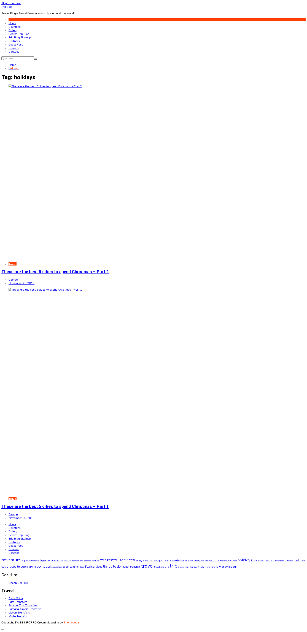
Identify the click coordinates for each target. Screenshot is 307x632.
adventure (11, 559)
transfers (135, 566)
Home (12, 23)
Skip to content (11, 3)
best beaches (85, 560)
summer (74, 566)
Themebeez (71, 622)
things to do (112, 566)
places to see (16, 566)
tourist (125, 566)
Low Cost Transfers (274, 560)
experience (177, 560)
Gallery (13, 30)
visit (201, 566)
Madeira (289, 560)
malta (297, 560)
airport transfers (29, 560)
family (197, 560)
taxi (82, 566)
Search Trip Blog (19, 34)
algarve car (57, 560)
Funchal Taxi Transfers (23, 605)
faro (202, 560)
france (208, 560)
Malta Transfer (18, 616)
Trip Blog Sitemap (20, 37)
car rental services (117, 559)
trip (173, 565)
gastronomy (224, 560)
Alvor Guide (16, 598)
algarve (44, 560)
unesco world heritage (187, 567)
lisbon (261, 560)
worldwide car (228, 566)
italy (254, 560)
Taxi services (93, 566)
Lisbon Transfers (19, 612)
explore (189, 560)
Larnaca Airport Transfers (25, 609)
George (13, 279)
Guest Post (16, 44)
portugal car (56, 567)
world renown (212, 566)
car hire (95, 560)
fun (214, 560)
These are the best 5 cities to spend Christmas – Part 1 (55, 506)
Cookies (14, 48)
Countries (15, 26)
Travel (13, 264)
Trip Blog (6, 7)
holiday (244, 560)
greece (234, 560)
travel (147, 566)
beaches (75, 560)
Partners (14, 41)
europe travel (161, 560)
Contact (14, 51)
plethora (31, 566)
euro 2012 (148, 560)
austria (67, 560)
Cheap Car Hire (18, 583)
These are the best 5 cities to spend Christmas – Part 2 (55, 271)
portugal (44, 566)
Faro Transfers (18, 602)
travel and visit (161, 566)
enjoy (139, 560)
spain (66, 566)
